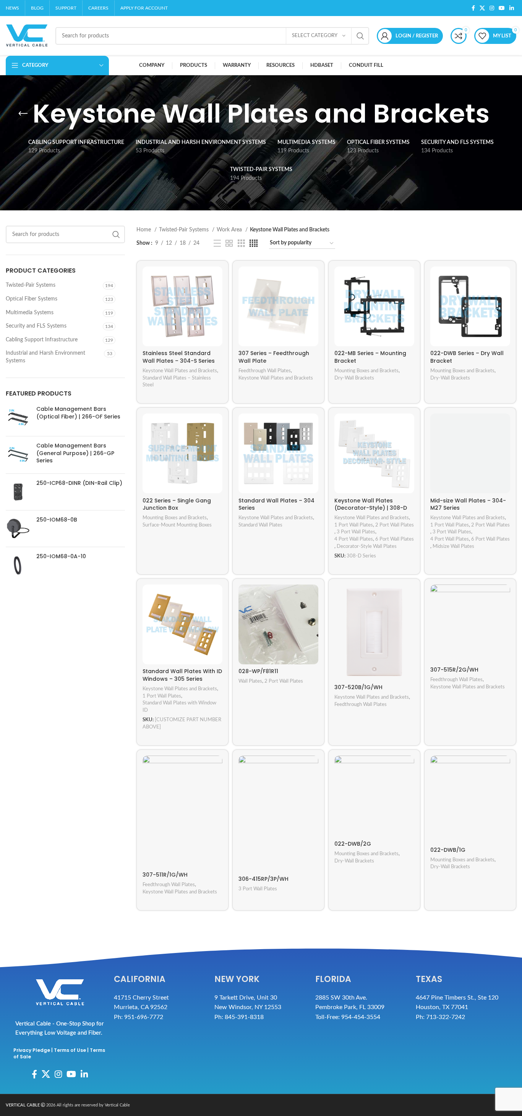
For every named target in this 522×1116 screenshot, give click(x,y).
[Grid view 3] (241, 244)
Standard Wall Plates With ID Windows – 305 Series (182, 675)
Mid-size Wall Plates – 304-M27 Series (468, 504)
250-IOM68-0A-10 (61, 556)
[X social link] (482, 8)
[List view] (217, 244)
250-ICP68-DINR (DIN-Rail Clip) (79, 483)
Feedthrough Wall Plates (264, 370)
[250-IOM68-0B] (18, 528)
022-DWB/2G (352, 844)
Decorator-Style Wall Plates (367, 546)
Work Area (230, 230)
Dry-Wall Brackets (354, 378)
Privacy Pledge (31, 1050)
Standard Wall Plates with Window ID (179, 706)
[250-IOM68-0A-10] (18, 565)
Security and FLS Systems (36, 326)
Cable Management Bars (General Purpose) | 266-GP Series (75, 453)
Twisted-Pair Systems (30, 285)
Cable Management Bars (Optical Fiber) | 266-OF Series (78, 412)
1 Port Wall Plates (353, 525)
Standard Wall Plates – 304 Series (276, 504)
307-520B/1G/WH (358, 687)
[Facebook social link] (473, 8)
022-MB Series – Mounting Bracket (370, 357)
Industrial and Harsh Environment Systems (45, 356)
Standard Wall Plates (260, 525)
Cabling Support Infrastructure (42, 339)
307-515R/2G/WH (454, 669)
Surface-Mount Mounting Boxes (177, 525)
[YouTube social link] (501, 8)
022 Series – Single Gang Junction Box (177, 504)
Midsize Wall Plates (453, 546)
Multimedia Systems (29, 312)
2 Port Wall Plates (394, 525)
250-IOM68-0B (56, 519)
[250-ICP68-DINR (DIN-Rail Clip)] (18, 492)
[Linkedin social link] (511, 8)
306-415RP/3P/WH (263, 879)
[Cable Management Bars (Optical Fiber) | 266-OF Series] (18, 417)
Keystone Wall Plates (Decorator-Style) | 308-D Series (370, 508)
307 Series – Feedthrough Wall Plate (273, 357)
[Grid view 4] (254, 244)
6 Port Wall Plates (394, 539)
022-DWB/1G (447, 850)
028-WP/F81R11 (258, 671)
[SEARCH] (360, 36)
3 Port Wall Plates (356, 532)
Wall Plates (250, 681)
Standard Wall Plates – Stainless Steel (177, 381)
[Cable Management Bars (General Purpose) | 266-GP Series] (18, 455)
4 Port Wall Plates (353, 539)
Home (144, 230)
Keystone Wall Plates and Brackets (180, 370)
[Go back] (22, 113)
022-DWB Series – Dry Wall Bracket (467, 357)
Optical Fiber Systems (31, 299)
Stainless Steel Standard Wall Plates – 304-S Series (179, 357)
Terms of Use (70, 1050)
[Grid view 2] (229, 244)
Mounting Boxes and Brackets (366, 370)
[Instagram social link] (491, 8)
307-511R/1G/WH (165, 875)
